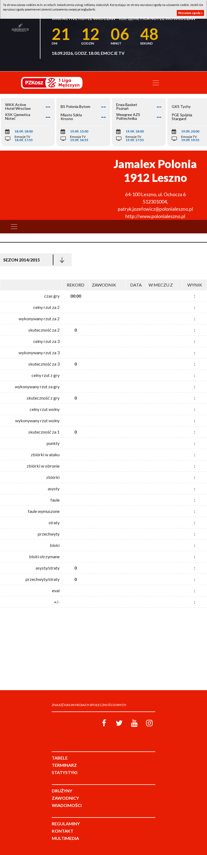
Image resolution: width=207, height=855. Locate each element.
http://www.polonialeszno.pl (155, 216)
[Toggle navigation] (155, 82)
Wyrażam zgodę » (190, 13)
